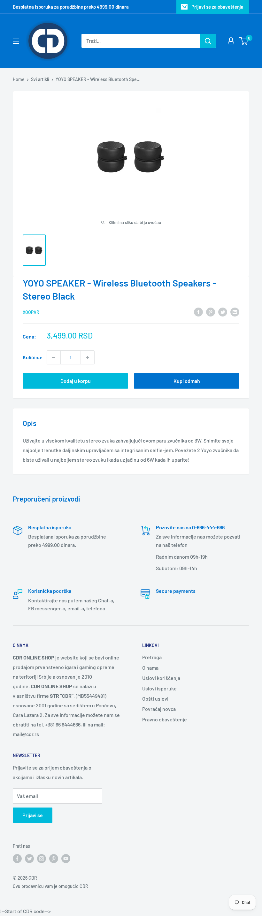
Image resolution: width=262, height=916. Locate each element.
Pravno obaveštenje (164, 719)
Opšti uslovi (155, 699)
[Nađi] (208, 41)
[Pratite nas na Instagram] (41, 858)
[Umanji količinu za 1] (53, 357)
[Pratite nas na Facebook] (17, 858)
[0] (244, 41)
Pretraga (152, 657)
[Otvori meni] (16, 41)
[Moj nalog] (231, 40)
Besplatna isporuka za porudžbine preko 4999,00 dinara (71, 7)
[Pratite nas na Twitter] (29, 858)
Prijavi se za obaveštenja (217, 7)
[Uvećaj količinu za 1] (87, 357)
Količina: (33, 357)
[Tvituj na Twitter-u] (222, 312)
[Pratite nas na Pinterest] (53, 858)
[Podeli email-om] (234, 312)
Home (19, 79)
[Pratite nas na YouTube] (65, 858)
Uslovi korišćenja (161, 678)
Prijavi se (32, 815)
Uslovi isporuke (159, 688)
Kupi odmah (186, 381)
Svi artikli (40, 79)
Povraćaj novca (159, 709)
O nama (150, 668)
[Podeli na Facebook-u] (198, 312)
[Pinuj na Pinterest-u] (210, 312)
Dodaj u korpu (75, 381)
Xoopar (31, 312)
